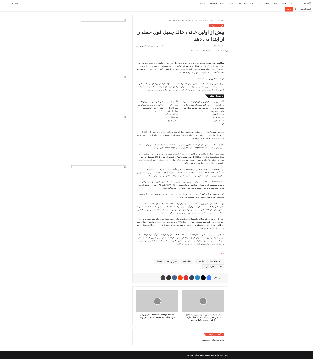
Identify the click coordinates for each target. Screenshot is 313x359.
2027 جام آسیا (216, 261)
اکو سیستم (202, 3)
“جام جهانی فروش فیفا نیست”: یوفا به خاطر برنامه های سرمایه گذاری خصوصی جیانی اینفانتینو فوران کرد (196, 105)
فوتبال (210, 20)
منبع (222, 253)
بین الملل (253, 3)
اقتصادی (283, 3)
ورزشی (231, 3)
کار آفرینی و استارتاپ (217, 3)
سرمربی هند (171, 261)
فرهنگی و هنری (264, 3)
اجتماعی (275, 3)
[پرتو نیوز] (307, 3)
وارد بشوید (205, 340)
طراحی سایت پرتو (193, 355)
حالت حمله (200, 261)
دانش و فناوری (241, 3)
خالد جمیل (186, 261)
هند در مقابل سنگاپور (212, 267)
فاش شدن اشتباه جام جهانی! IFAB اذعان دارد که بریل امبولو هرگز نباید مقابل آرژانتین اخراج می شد (150, 105)
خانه (291, 3)
